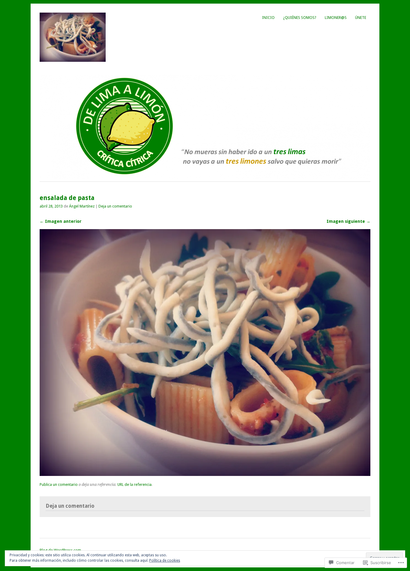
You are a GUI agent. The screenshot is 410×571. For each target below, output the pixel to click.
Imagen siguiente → (348, 221)
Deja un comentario (115, 206)
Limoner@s (336, 17)
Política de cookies (164, 560)
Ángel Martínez (82, 206)
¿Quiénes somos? (299, 17)
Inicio (268, 17)
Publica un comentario (59, 484)
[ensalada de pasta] (205, 474)
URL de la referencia (134, 484)
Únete (360, 17)
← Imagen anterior (61, 221)
